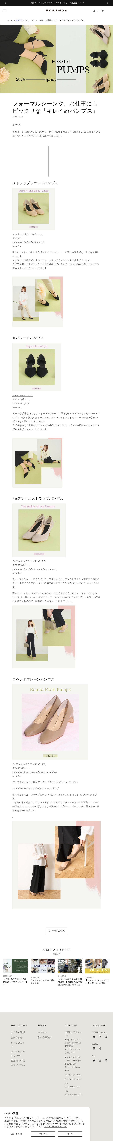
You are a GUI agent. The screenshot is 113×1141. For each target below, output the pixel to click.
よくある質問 (18, 1032)
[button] (4, 10)
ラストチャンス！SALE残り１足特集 (43, 981)
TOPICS (19, 20)
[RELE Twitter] (94, 1061)
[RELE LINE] (106, 1061)
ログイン (42, 1032)
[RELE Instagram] (100, 1061)
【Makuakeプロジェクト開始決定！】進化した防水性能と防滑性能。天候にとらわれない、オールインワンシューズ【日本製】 (70, 982)
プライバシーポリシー (55, 1126)
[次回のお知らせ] (108, 3)
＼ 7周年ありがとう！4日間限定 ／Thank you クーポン (15, 982)
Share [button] (17, 124)
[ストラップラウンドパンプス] (56, 209)
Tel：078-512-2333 (73, 1074)
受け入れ (43, 1134)
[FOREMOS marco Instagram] (100, 1037)
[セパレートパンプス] (56, 367)
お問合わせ (16, 1037)
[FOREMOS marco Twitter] (94, 1037)
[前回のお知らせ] (5, 3)
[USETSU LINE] (100, 1049)
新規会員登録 (45, 1037)
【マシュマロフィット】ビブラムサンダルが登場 (97, 981)
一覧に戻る (58, 930)
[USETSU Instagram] (94, 1049)
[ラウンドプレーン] (56, 722)
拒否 (70, 1134)
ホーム (10, 20)
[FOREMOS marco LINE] (106, 1037)
